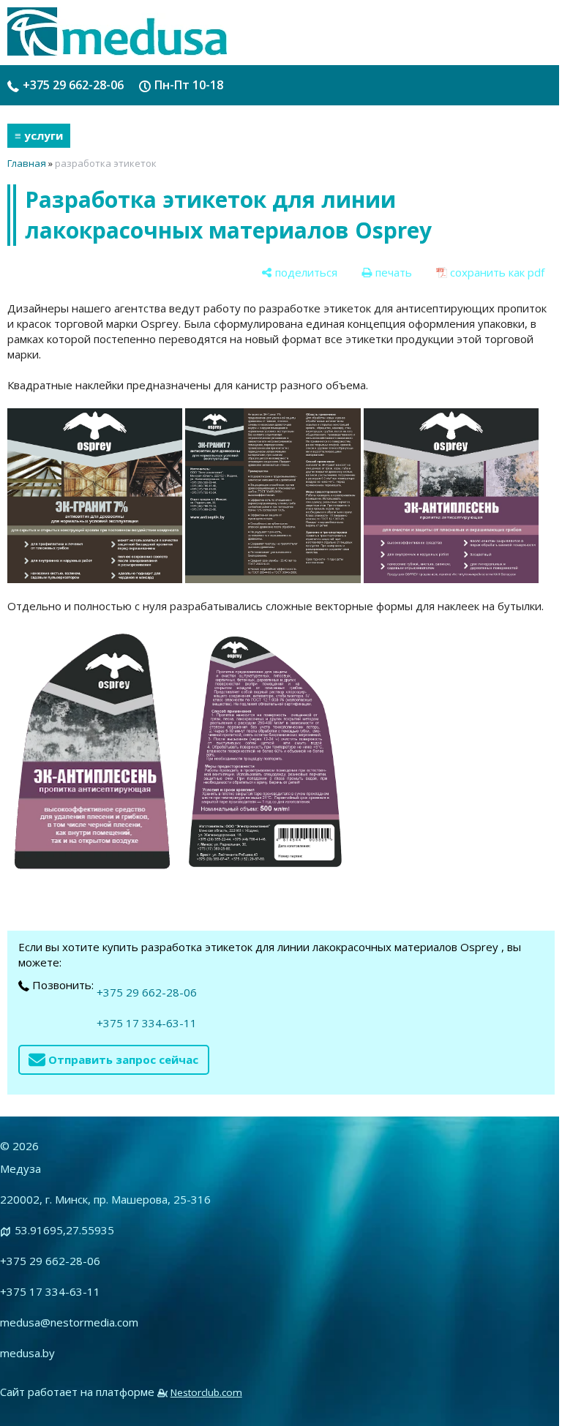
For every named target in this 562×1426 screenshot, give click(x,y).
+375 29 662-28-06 (73, 85)
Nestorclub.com (206, 1392)
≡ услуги (39, 135)
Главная (26, 163)
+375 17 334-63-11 (147, 1023)
